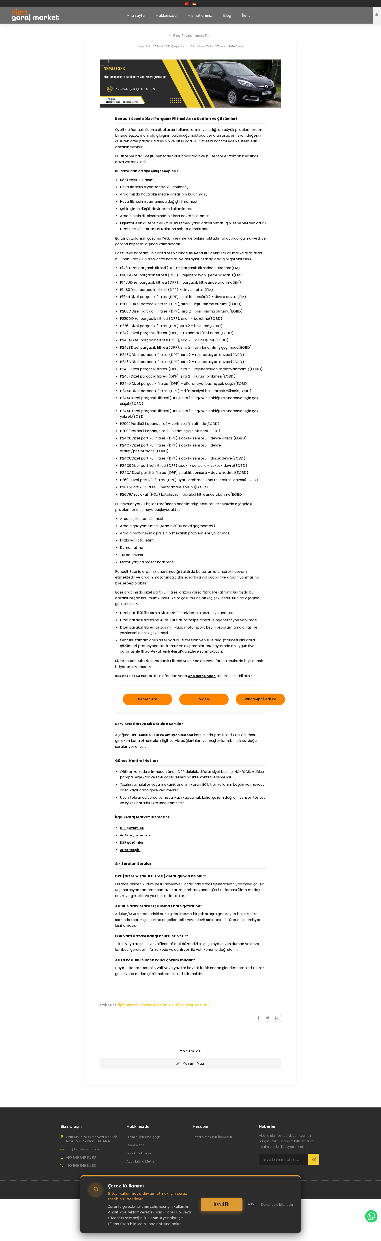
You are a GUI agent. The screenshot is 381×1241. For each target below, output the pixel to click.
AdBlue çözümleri (135, 835)
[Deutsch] (194, 3)
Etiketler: (109, 1004)
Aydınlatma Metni (140, 1161)
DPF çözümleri (132, 828)
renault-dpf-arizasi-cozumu (183, 1004)
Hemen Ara (147, 699)
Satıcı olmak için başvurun (212, 1137)
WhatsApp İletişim (260, 699)
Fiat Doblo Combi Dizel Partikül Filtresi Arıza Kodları (276, 61)
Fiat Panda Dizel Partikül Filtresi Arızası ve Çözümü (104, 61)
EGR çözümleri (132, 842)
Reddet (252, 1204)
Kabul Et (221, 1204)
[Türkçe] (186, 3)
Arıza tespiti (130, 850)
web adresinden (202, 676)
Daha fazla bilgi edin (277, 1204)
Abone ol (313, 1159)
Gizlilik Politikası (138, 1153)
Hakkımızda (135, 1145)
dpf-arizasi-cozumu (136, 1004)
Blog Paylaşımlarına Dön (192, 35)
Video (204, 699)
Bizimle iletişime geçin (143, 1137)
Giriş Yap (380, 11)
